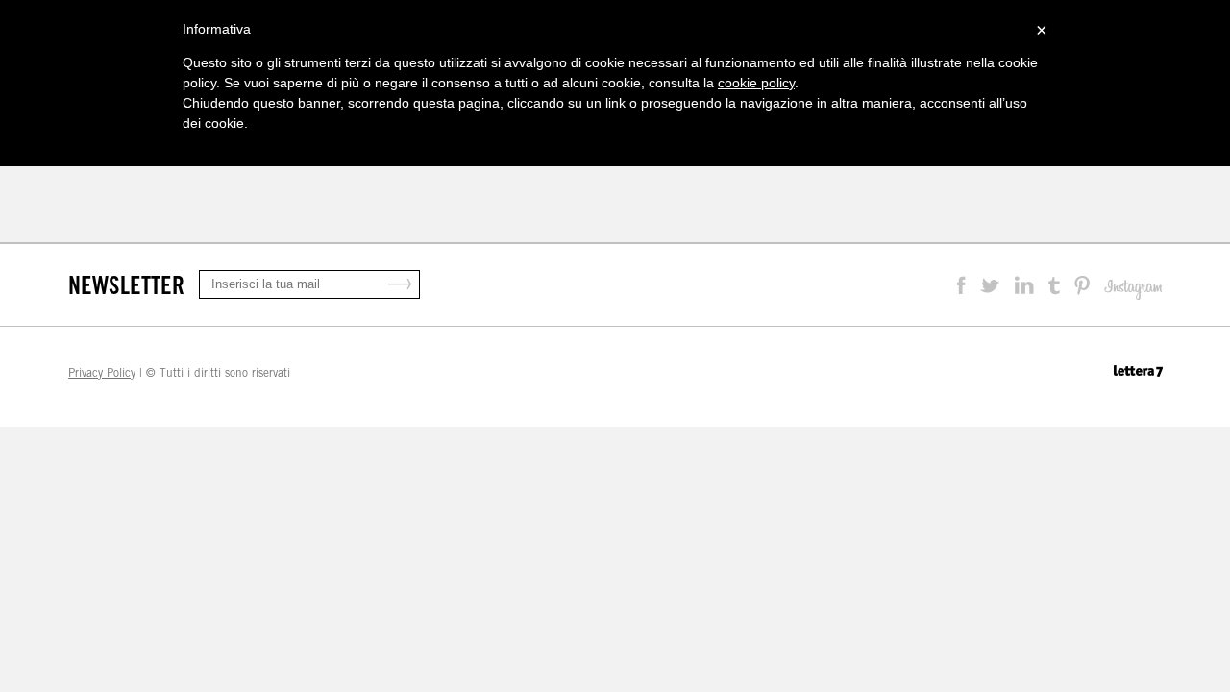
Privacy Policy (101, 373)
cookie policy (756, 82)
